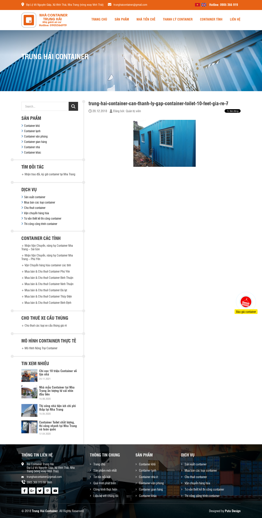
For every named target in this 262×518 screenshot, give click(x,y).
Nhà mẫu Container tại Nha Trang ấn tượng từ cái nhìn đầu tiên (57, 390)
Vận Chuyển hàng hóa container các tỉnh (48, 265)
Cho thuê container (34, 207)
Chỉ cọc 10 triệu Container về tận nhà (58, 372)
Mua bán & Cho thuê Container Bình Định (48, 302)
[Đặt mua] (241, 288)
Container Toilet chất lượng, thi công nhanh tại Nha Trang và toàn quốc (58, 425)
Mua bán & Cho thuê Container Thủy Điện (48, 296)
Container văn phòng (36, 136)
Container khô (32, 125)
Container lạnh (32, 131)
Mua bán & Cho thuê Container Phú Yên (47, 271)
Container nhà (32, 147)
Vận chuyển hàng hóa (36, 213)
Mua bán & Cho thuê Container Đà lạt (46, 290)
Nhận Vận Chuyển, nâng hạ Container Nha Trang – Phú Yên (47, 257)
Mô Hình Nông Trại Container (41, 348)
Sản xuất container (34, 197)
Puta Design (233, 511)
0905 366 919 (229, 4)
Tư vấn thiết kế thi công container (42, 218)
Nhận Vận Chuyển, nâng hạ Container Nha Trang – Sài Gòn (47, 247)
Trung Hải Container (45, 511)
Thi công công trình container (40, 223)
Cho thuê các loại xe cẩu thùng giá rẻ (46, 325)
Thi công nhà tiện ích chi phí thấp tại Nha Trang (57, 407)
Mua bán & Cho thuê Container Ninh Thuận (49, 284)
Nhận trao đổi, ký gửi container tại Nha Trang (50, 174)
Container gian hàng (35, 141)
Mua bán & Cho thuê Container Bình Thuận (49, 278)
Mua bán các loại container (39, 202)
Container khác (32, 152)
